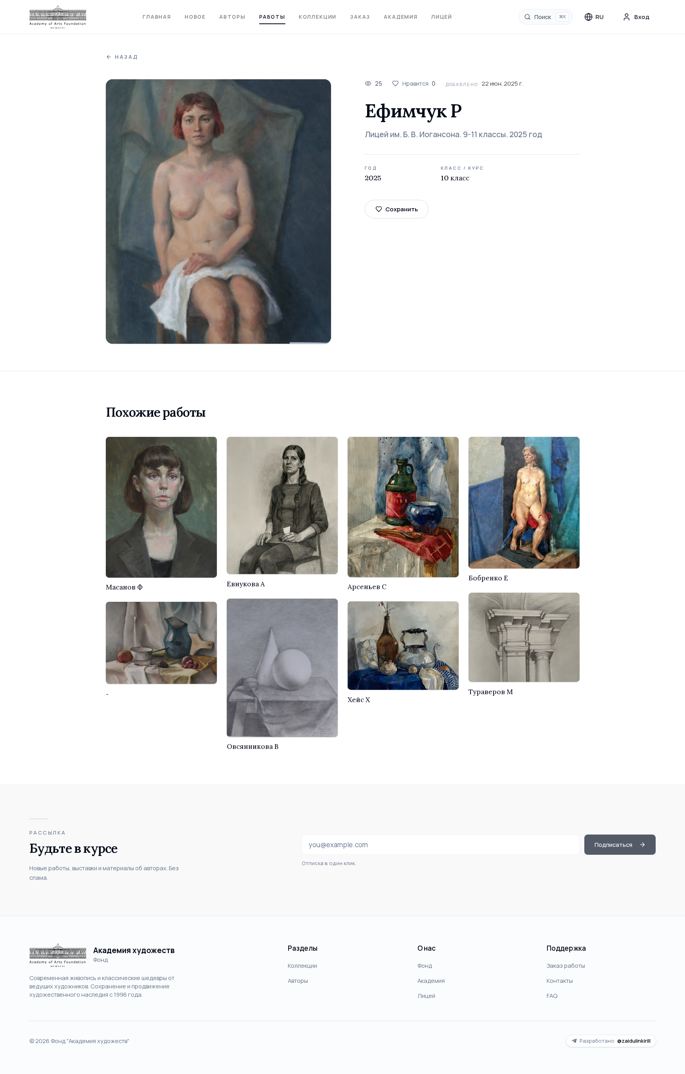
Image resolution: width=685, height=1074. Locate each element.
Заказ (360, 16)
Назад (126, 57)
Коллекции (318, 16)
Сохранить (401, 209)
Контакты (560, 980)
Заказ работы (566, 965)
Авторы (232, 16)
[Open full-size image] (218, 211)
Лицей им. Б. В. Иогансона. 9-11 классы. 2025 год (453, 134)
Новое (195, 16)
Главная (157, 16)
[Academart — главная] (58, 17)
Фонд (424, 965)
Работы (272, 16)
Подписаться (613, 844)
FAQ (552, 995)
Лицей (441, 16)
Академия (401, 16)
